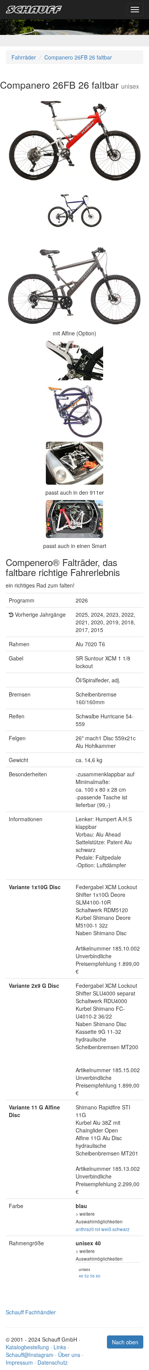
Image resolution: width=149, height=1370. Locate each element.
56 (92, 1276)
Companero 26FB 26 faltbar (78, 57)
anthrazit (85, 1229)
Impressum (19, 1362)
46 (81, 1276)
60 (98, 1276)
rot (97, 1229)
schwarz (121, 1229)
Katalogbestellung (27, 1347)
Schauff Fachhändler (31, 1312)
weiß (106, 1229)
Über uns (69, 1354)
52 (86, 1276)
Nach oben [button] (125, 1342)
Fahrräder (23, 57)
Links (59, 1347)
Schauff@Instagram (29, 1354)
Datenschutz (52, 1362)
